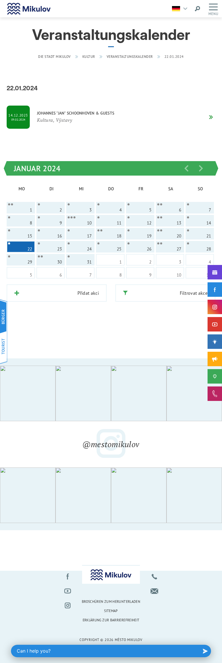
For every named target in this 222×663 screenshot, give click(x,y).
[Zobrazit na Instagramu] (28, 393)
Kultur (88, 56)
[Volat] (154, 576)
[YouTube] (215, 324)
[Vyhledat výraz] (197, 8)
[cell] (21, 207)
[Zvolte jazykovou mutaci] (181, 8)
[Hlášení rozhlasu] (215, 359)
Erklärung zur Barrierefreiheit (111, 620)
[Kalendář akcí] (215, 272)
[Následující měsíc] (201, 168)
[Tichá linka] (215, 393)
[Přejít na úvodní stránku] (28, 8)
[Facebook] (215, 289)
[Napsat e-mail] (154, 591)
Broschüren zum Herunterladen (111, 601)
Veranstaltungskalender (130, 56)
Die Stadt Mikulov (54, 56)
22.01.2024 (174, 56)
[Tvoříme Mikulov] (215, 341)
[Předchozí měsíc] (186, 168)
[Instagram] (215, 307)
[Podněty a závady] (215, 376)
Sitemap (111, 611)
